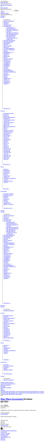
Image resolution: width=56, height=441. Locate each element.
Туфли (6, 182)
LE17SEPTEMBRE (9, 48)
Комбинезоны (7, 133)
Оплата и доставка (5, 433)
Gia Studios (7, 62)
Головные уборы (8, 193)
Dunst (6, 44)
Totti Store (7, 81)
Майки (6, 140)
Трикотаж (7, 155)
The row (6, 22)
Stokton (6, 55)
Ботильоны (7, 171)
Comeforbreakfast (8, 58)
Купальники (7, 135)
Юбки (6, 159)
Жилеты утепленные (9, 126)
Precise (6, 75)
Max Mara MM (11, 35)
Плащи (6, 147)
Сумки (6, 201)
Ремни (6, 200)
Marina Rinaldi (8, 41)
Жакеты (6, 123)
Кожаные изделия (8, 195)
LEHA (6, 68)
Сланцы (6, 351)
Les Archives (7, 69)
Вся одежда (7, 164)
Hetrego (6, 47)
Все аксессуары (8, 208)
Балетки (6, 169)
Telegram (3, 382)
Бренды (2, 17)
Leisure (8, 31)
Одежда (2, 111)
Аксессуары (4, 191)
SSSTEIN (7, 53)
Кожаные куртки (8, 130)
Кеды (6, 174)
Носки (6, 142)
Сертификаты (4, 435)
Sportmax (9, 39)
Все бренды (7, 108)
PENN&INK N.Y (8, 52)
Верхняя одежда (9, 113)
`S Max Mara (10, 27)
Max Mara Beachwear (12, 34)
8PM (5, 57)
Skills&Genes (7, 78)
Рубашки (7, 151)
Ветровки (7, 118)
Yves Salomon (8, 25)
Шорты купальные (9, 337)
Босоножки (7, 170)
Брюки (6, 116)
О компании (4, 432)
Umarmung (7, 82)
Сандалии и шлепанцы (10, 178)
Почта (11, 382)
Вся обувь (7, 188)
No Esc (6, 73)
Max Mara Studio (11, 28)
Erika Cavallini (8, 45)
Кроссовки (7, 175)
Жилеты (6, 125)
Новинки (3, 16)
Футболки (7, 156)
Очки (6, 197)
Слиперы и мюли (8, 181)
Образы (2, 210)
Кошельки (6, 196)
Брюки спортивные (9, 117)
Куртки (6, 136)
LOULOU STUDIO (9, 49)
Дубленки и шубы (9, 122)
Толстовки (7, 152)
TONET (6, 79)
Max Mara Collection (12, 30)
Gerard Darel (7, 61)
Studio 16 (3, 438)
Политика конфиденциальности (9, 430)
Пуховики (7, 150)
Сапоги (6, 179)
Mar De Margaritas (8, 70)
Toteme (6, 23)
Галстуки (6, 364)
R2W (5, 77)
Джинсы (7, 121)
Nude (6, 51)
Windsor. (6, 83)
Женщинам (3, 5)
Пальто (6, 143)
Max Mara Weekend (9, 40)
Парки (6, 144)
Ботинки (6, 173)
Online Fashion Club (5, 437)
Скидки (2, 211)
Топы (6, 153)
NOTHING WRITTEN (10, 72)
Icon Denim (7, 43)
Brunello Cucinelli (9, 21)
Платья (6, 146)
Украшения (7, 202)
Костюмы (6, 134)
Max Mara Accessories (12, 32)
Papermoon (7, 74)
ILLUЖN (6, 66)
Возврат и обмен (5, 434)
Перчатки (6, 199)
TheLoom (7, 56)
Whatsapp (7, 382)
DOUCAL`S (7, 60)
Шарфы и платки (8, 204)
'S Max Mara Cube (11, 38)
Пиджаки (6, 328)
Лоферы (6, 177)
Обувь (2, 166)
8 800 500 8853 (4, 2)
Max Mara (7, 26)
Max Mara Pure (10, 36)
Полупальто (7, 148)
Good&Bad (7, 64)
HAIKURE (7, 65)
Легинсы (6, 138)
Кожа (5, 129)
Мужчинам (9, 5)
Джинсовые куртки (9, 120)
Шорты (6, 157)
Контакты (3, 439)
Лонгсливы (7, 139)
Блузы (6, 114)
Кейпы (6, 127)
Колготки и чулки (8, 131)
